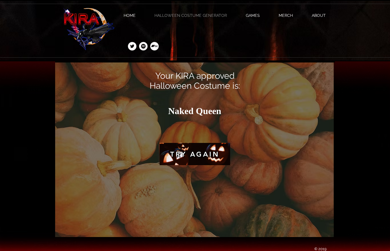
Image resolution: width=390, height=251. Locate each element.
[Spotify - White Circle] (143, 46)
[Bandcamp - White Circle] (154, 46)
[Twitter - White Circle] (132, 46)
